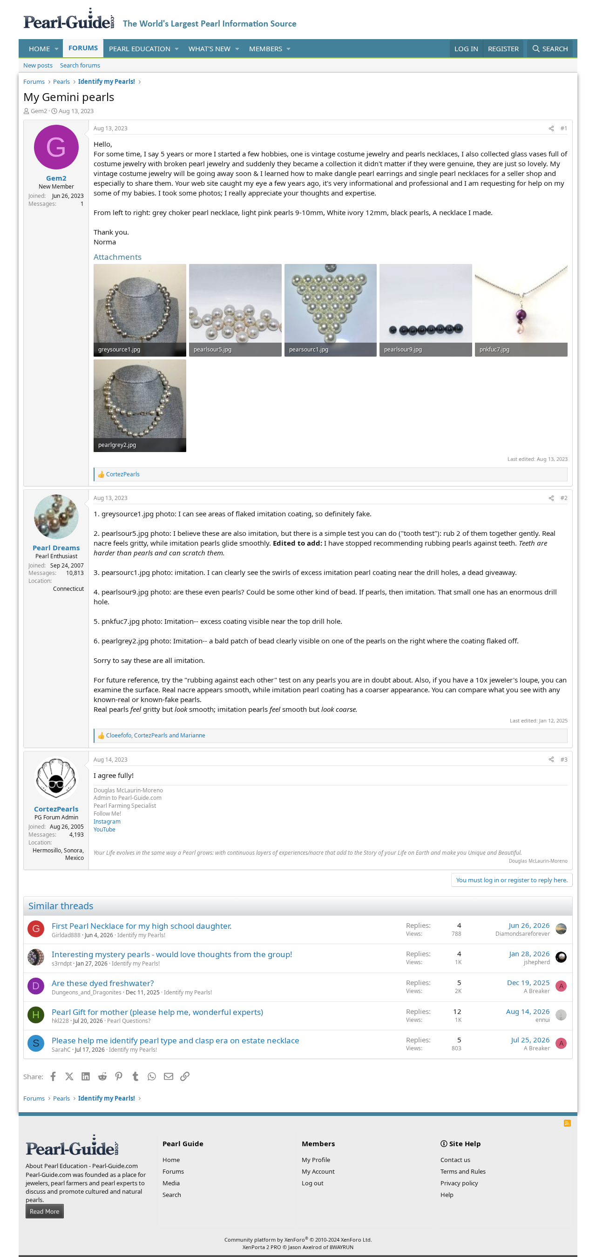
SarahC (61, 1050)
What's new (209, 48)
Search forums (80, 65)
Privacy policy (459, 1183)
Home (39, 48)
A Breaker (537, 991)
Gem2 (39, 111)
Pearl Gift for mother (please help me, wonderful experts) (157, 1012)
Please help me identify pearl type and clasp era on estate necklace (175, 1040)
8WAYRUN (341, 1246)
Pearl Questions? (128, 1021)
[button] (57, 48)
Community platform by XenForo (298, 1239)
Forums (83, 47)
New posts (38, 65)
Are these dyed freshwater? (103, 983)
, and (155, 735)
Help (447, 1194)
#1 (564, 128)
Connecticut (68, 589)
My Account (318, 1171)
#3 (564, 760)
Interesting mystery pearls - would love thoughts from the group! (172, 954)
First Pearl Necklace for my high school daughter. (142, 925)
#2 (564, 498)
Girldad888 (66, 935)
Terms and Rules (463, 1171)
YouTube (104, 829)
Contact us (455, 1160)
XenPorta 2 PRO (262, 1246)
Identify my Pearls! (141, 935)
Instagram (107, 821)
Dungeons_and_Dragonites (87, 992)
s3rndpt (62, 963)
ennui (542, 1020)
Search (172, 1194)
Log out (313, 1183)
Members (265, 48)
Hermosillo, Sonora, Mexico (58, 854)
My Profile (316, 1160)
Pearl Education (139, 48)
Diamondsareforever (522, 934)
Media (171, 1183)
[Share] (551, 128)
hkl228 (60, 1021)
